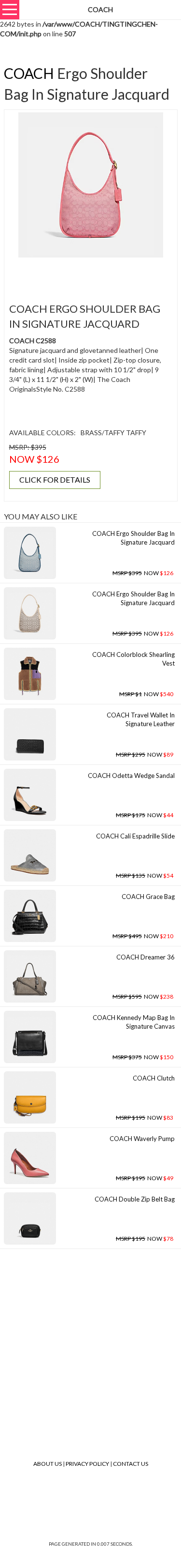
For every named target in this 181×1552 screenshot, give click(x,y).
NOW (142, 573)
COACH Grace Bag (148, 896)
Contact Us (130, 1463)
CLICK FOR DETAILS (54, 479)
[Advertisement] (94, 274)
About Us (47, 1463)
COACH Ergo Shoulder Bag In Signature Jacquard (133, 538)
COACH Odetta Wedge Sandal (131, 775)
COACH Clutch (154, 1078)
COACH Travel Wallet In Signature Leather (141, 719)
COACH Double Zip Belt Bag (135, 1199)
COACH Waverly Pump (142, 1138)
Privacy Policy (87, 1463)
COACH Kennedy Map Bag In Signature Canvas (134, 1022)
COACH (29, 73)
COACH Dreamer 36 (145, 957)
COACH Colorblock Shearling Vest (133, 659)
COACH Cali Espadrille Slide (135, 836)
